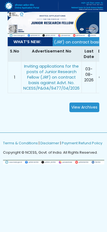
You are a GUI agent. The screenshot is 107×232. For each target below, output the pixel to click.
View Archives (84, 107)
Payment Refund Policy (82, 143)
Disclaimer (49, 143)
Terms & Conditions (20, 143)
